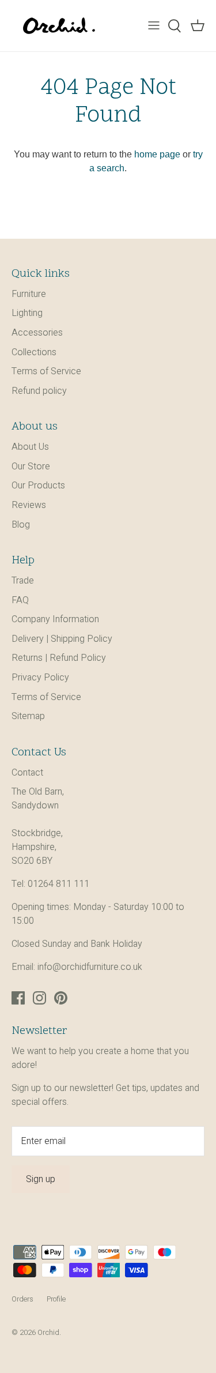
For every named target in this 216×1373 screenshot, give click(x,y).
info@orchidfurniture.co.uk (89, 967)
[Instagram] (39, 998)
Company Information (55, 619)
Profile (56, 1299)
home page (157, 154)
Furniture (29, 294)
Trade (23, 581)
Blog (21, 525)
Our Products (38, 485)
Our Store (31, 466)
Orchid (48, 1332)
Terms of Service (46, 371)
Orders (22, 1299)
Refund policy (39, 391)
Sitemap (28, 716)
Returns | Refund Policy (59, 658)
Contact (27, 773)
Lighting (27, 313)
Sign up (40, 1179)
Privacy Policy (40, 677)
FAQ (20, 600)
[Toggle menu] (153, 26)
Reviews (29, 505)
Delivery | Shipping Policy (62, 639)
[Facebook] (18, 998)
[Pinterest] (60, 998)
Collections (34, 352)
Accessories (37, 333)
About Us (30, 447)
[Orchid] (59, 25)
